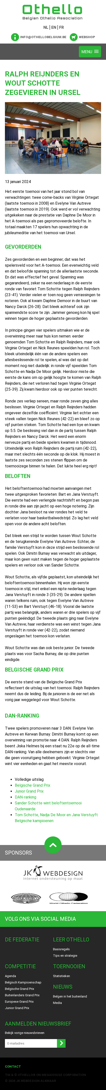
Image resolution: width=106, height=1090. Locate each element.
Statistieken (61, 976)
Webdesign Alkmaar (38, 1081)
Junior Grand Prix (29, 791)
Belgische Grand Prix (32, 785)
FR (61, 27)
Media (57, 1003)
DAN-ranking (25, 797)
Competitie (20, 966)
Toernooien (69, 966)
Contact (13, 1066)
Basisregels (61, 949)
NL (45, 27)
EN (53, 27)
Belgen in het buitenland (70, 996)
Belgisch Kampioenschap (23, 982)
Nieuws (62, 987)
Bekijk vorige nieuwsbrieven (24, 1033)
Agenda (10, 976)
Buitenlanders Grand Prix (22, 995)
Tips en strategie (65, 955)
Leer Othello (71, 939)
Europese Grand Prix (19, 1001)
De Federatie (22, 939)
